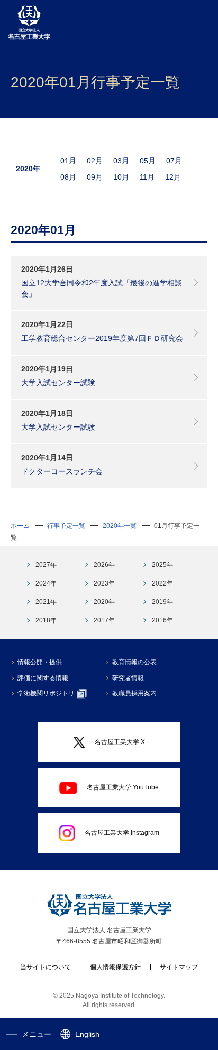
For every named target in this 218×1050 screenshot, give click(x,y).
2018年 (46, 620)
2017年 (104, 620)
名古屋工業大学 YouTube (123, 787)
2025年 (162, 565)
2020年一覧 (120, 525)
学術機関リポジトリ (46, 693)
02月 (95, 160)
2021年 (46, 602)
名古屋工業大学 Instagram (122, 833)
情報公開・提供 (39, 662)
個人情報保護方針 (115, 967)
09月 (95, 177)
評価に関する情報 (42, 678)
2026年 (104, 565)
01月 (68, 160)
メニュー (36, 1034)
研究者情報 (128, 678)
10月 (121, 177)
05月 (148, 160)
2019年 (162, 602)
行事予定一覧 (66, 525)
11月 (147, 177)
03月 (121, 160)
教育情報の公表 (134, 662)
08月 (68, 177)
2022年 (162, 583)
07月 (174, 160)
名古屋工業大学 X (120, 742)
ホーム (20, 525)
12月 (173, 177)
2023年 (104, 583)
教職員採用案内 (134, 693)
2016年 (162, 620)
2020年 (104, 602)
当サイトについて (45, 967)
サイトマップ (179, 967)
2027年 (46, 565)
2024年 (46, 583)
